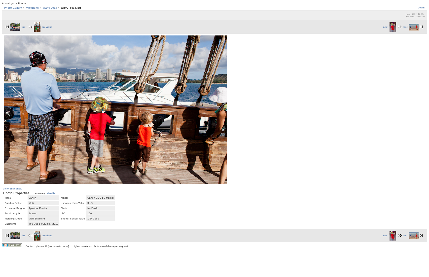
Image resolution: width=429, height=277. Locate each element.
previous (47, 27)
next (385, 27)
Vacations (32, 7)
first (24, 27)
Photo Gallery (13, 7)
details (51, 193)
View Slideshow (12, 188)
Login (421, 7)
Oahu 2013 (50, 7)
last (405, 27)
